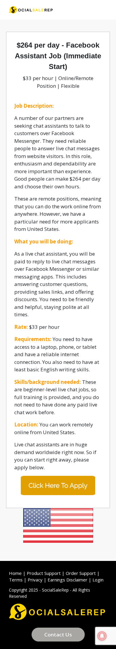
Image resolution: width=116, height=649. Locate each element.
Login (98, 580)
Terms (16, 580)
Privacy (35, 580)
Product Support (44, 573)
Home (15, 573)
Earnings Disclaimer (67, 580)
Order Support (81, 573)
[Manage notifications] (102, 636)
